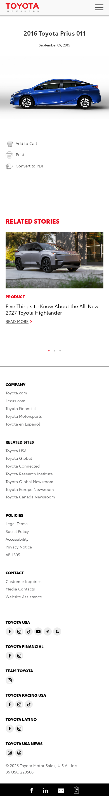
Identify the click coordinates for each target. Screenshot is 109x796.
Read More (17, 321)
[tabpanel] (54, 280)
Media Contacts (20, 589)
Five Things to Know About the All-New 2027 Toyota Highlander (52, 309)
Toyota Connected (23, 466)
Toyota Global (19, 458)
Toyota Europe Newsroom (30, 489)
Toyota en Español (23, 424)
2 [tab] (54, 349)
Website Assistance (24, 596)
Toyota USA (16, 450)
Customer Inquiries (24, 581)
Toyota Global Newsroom (29, 481)
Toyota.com (16, 392)
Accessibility (17, 539)
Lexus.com (15, 400)
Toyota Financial (21, 408)
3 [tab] (60, 349)
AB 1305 (13, 554)
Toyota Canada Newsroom (30, 497)
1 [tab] (49, 349)
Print (20, 154)
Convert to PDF (30, 166)
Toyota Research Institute (29, 473)
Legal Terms (17, 523)
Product (15, 296)
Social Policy (17, 531)
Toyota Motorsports (24, 416)
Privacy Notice (19, 547)
